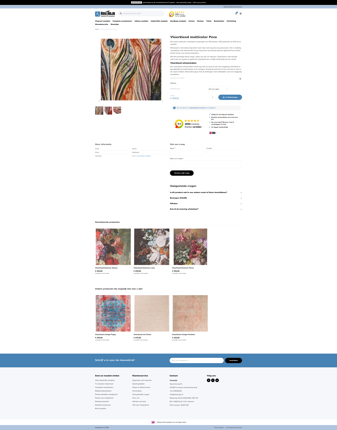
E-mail (209, 148)
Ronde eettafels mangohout (106, 394)
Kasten (192, 21)
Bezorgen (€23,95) (178, 198)
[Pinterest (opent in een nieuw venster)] (208, 380)
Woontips (115, 24)
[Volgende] (162, 101)
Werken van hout (139, 401)
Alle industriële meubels (105, 380)
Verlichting (231, 21)
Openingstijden (138, 384)
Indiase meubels (141, 21)
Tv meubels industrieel (104, 384)
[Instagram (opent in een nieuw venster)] (217, 380)
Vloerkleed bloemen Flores (183, 268)
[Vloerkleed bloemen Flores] (190, 247)
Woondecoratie (101, 24)
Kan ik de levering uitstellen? (184, 209)
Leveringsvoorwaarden (234, 428)
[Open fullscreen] (131, 69)
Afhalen (174, 203)
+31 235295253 (176, 391)
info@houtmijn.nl (176, 394)
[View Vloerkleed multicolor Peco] (99, 110)
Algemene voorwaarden (142, 380)
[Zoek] (121, 13)
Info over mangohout (140, 405)
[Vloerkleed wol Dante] (152, 313)
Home (97, 29)
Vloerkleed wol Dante (142, 334)
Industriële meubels (159, 21)
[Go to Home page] (105, 13)
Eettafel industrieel (103, 405)
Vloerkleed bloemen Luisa (144, 268)
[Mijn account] (236, 13)
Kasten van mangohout (104, 398)
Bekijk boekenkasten (103, 391)
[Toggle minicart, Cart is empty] (240, 13)
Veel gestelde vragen (140, 394)
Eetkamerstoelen (102, 401)
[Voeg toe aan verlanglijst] (240, 79)
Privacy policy (219, 428)
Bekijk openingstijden (199, 2)
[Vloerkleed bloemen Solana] (113, 247)
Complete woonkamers (122, 21)
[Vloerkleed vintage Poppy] (113, 313)
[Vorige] (99, 101)
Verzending (136, 391)
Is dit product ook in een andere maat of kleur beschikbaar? (198, 192)
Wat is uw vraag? (176, 159)
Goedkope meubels (178, 21)
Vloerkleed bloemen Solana (106, 268)
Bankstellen (219, 21)
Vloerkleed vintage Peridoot (183, 334)
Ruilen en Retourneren (141, 387)
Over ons (135, 398)
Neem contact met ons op (233, 7)
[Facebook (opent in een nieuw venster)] (213, 380)
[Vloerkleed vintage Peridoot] (190, 313)
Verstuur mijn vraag (181, 173)
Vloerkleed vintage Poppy (105, 334)
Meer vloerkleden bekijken (141, 156)
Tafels (208, 21)
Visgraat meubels (102, 21)
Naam (172, 148)
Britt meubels (100, 408)
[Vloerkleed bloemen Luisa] (152, 247)
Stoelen (200, 21)
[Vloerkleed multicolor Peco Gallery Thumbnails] (108, 110)
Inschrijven (233, 360)
